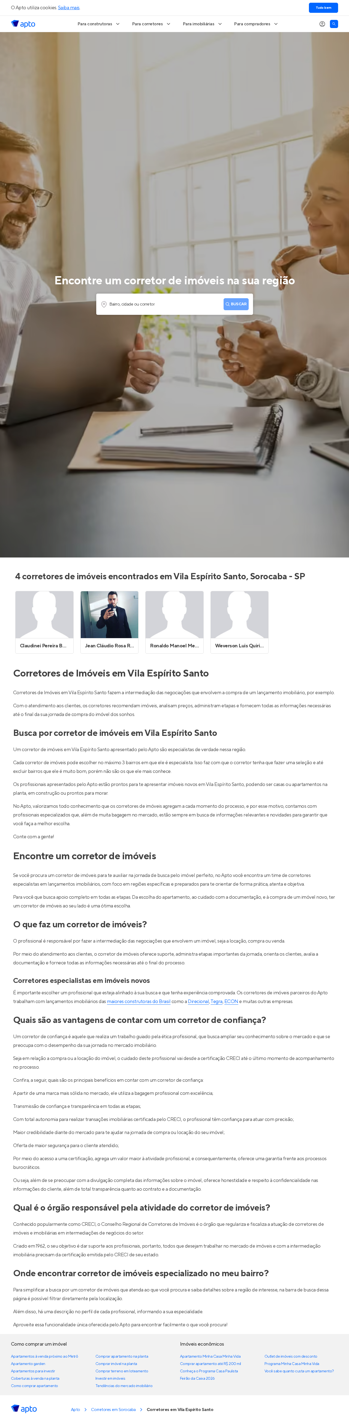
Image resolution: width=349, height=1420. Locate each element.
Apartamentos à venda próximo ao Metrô (44, 1356)
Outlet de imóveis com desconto (290, 1356)
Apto (75, 1409)
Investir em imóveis (110, 1378)
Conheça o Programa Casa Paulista (209, 1371)
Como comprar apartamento (34, 1386)
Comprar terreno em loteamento (121, 1371)
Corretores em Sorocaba (113, 1409)
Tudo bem (323, 8)
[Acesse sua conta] (322, 24)
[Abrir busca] (334, 24)
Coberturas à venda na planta (35, 1378)
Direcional (198, 1001)
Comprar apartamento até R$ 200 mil (210, 1363)
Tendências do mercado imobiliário (123, 1386)
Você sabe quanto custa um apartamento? (299, 1371)
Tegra (216, 1001)
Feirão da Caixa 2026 (197, 1378)
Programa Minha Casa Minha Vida (291, 1363)
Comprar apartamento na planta (121, 1356)
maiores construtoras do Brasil (138, 1001)
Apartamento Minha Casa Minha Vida (210, 1356)
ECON (231, 1001)
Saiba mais (69, 8)
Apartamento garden (28, 1363)
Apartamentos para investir (33, 1371)
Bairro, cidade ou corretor (132, 304)
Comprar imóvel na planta (116, 1363)
